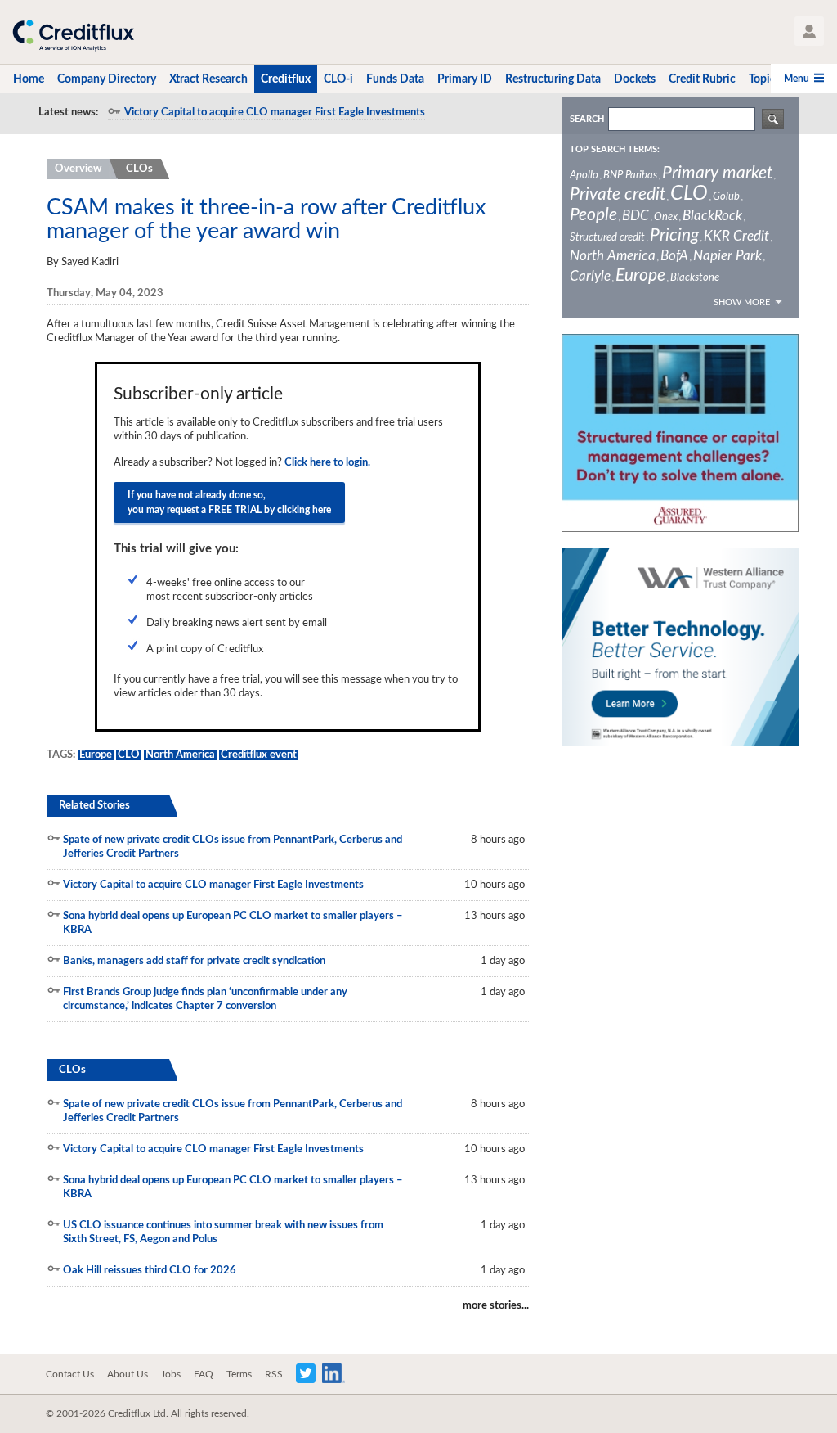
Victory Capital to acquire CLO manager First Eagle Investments (274, 112)
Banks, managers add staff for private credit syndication (194, 961)
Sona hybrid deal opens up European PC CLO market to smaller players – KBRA (233, 923)
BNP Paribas (630, 175)
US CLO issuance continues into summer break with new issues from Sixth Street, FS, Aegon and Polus (223, 1232)
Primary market (717, 173)
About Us (127, 1374)
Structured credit (607, 237)
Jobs (171, 1374)
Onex (666, 217)
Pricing (674, 235)
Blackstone (694, 278)
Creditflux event (259, 755)
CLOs (139, 169)
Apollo (584, 175)
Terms (239, 1374)
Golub (726, 197)
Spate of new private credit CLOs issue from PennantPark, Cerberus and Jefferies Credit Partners (232, 847)
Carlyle (590, 276)
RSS (274, 1374)
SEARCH (587, 119)
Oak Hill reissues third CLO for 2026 (149, 1270)
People (593, 214)
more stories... (496, 1305)
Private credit (617, 194)
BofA (674, 256)
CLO (129, 755)
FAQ (203, 1374)
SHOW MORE (742, 302)
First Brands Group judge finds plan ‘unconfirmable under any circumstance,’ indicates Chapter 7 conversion (205, 999)
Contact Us (70, 1374)
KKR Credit (736, 236)
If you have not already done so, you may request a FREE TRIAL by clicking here (229, 502)
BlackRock (712, 216)
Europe (95, 755)
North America (180, 755)
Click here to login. (327, 462)
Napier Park (727, 256)
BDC (635, 216)
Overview (78, 169)
